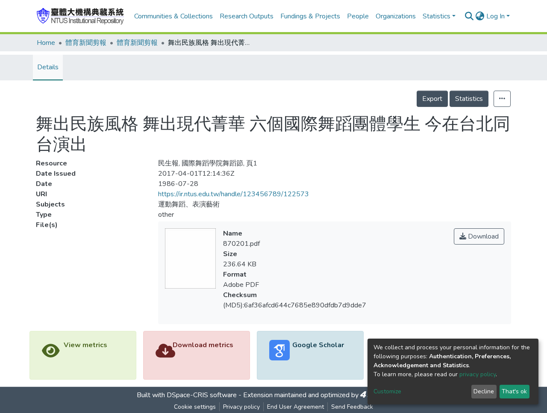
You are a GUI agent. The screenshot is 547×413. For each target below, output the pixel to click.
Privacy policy (241, 407)
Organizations (396, 16)
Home (46, 42)
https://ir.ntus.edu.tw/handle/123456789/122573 (233, 194)
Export (432, 98)
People (358, 16)
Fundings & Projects (310, 16)
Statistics (469, 98)
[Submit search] (469, 16)
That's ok (514, 391)
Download (482, 236)
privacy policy (477, 374)
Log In (495, 16)
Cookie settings (195, 407)
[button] (480, 16)
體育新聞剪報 (85, 42)
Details (48, 67)
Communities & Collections (173, 16)
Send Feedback (352, 407)
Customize (387, 391)
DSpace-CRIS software (202, 395)
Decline (483, 391)
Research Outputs (247, 16)
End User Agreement (295, 407)
